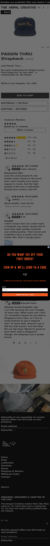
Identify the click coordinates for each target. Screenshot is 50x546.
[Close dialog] (48, 247)
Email (4, 286)
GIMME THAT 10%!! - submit (25, 294)
